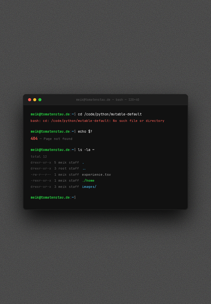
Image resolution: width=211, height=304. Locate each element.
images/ (89, 186)
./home (88, 180)
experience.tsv (96, 174)
